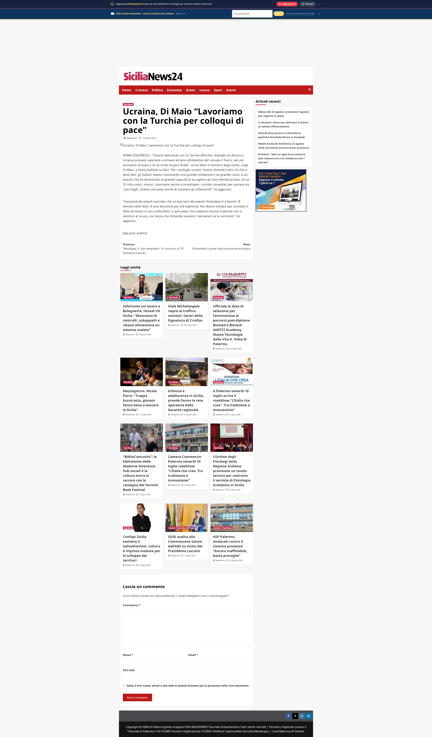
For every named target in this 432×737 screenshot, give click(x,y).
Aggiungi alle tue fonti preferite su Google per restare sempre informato (164, 4)
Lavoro (204, 90)
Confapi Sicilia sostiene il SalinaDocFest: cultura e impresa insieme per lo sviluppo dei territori (141, 548)
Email (193, 655)
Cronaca (141, 90)
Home (126, 90)
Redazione (132, 138)
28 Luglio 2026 (190, 325)
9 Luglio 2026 (234, 414)
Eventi (231, 90)
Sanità (172, 528)
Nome (128, 655)
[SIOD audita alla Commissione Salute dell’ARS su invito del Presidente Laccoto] (186, 518)
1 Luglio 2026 (189, 555)
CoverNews (279, 731)
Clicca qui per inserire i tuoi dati (300, 13)
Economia (174, 90)
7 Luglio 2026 (144, 494)
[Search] (310, 90)
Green (190, 90)
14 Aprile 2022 (149, 138)
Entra (279, 13)
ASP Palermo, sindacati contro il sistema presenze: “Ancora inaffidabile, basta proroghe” (230, 546)
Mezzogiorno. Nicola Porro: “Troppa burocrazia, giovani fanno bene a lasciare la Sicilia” (141, 400)
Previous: (153, 249)
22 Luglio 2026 (235, 348)
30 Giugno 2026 (235, 560)
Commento (131, 605)
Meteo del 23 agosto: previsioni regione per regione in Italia (283, 113)
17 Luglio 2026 (145, 414)
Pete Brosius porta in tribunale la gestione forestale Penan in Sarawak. (281, 135)
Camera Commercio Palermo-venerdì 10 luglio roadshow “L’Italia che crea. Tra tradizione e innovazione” (185, 468)
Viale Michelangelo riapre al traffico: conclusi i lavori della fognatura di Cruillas (185, 313)
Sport (218, 90)
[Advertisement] (216, 43)
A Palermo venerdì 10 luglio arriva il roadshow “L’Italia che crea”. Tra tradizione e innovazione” (231, 400)
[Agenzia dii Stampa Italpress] (281, 190)
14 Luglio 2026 (190, 414)
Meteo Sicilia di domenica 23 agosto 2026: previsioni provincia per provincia (283, 145)
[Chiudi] (319, 4)
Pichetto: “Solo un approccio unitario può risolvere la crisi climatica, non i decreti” (281, 158)
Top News (128, 104)
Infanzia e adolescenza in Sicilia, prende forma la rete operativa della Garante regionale (186, 400)
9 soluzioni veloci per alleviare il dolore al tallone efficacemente (283, 124)
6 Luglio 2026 (189, 485)
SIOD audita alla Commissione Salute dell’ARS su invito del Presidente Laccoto (185, 543)
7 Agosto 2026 (145, 334)
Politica (157, 90)
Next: (221, 247)
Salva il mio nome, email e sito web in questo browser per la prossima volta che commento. (188, 685)
